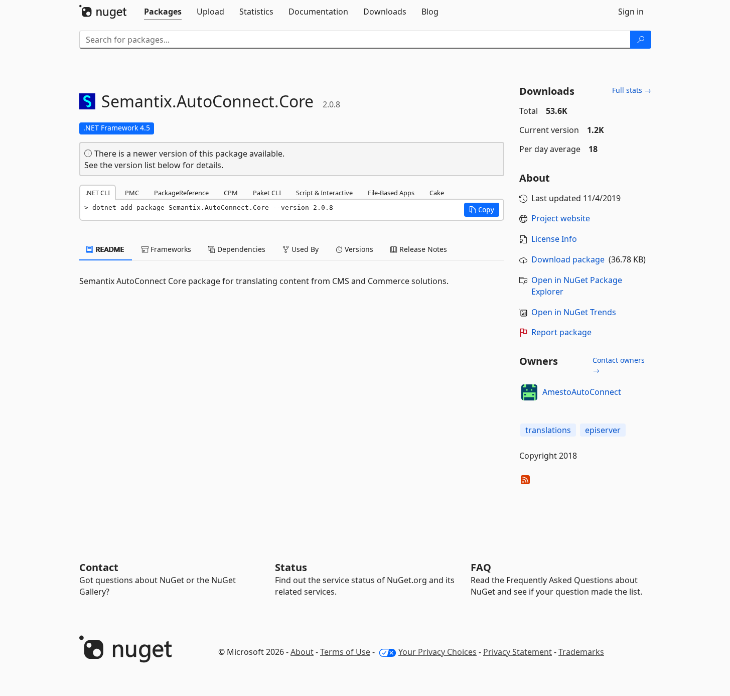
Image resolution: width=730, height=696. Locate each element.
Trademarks (581, 651)
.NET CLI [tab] (97, 192)
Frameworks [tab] (170, 249)
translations (548, 430)
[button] (481, 210)
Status (291, 567)
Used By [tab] (304, 249)
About (302, 651)
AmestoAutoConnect (581, 391)
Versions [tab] (358, 249)
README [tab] (109, 249)
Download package (568, 259)
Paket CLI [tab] (267, 192)
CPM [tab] (231, 192)
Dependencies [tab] (240, 249)
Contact (98, 567)
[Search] (640, 40)
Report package (561, 332)
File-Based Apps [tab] (391, 192)
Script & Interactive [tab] (324, 192)
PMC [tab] (132, 192)
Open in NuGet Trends (573, 312)
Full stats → (631, 90)
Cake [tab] (436, 192)
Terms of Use (345, 651)
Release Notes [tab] (422, 249)
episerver (603, 430)
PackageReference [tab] (181, 192)
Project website (560, 218)
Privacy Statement (517, 651)
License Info (554, 238)
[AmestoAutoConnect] (529, 392)
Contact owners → (619, 365)
